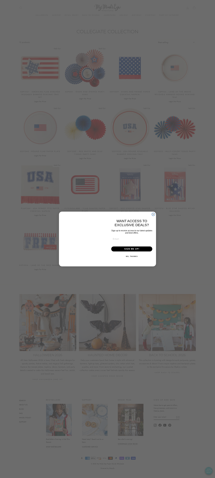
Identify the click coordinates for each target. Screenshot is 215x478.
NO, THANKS (132, 256)
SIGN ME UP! (131, 249)
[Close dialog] (153, 211)
